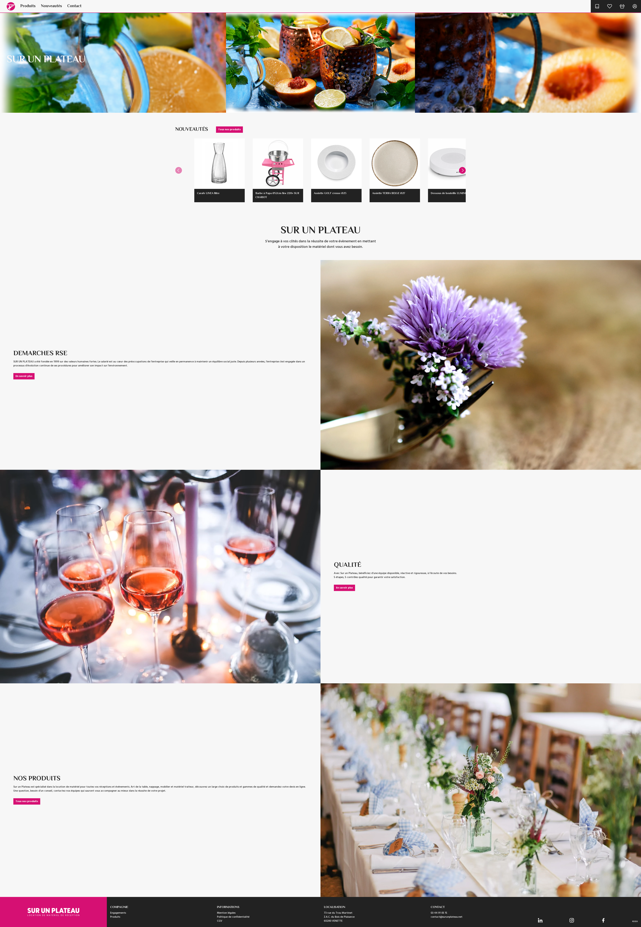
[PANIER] (622, 6)
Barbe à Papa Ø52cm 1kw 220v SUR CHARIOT (277, 195)
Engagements (118, 913)
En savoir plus (24, 376)
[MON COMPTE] (634, 6)
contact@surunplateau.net (446, 917)
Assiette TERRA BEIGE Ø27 (388, 193)
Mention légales (226, 913)
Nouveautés (51, 6)
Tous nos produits (229, 129)
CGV (219, 921)
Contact (74, 6)
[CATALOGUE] (597, 6)
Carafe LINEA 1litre (208, 193)
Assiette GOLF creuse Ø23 (330, 193)
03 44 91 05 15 (439, 913)
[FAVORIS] (609, 6)
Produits (28, 6)
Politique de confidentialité (233, 917)
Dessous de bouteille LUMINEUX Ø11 (453, 193)
